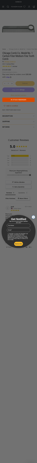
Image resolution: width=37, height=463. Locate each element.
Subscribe (18, 244)
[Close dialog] (33, 217)
